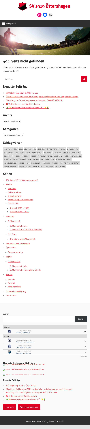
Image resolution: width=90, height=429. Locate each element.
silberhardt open (10, 163)
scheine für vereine (63, 159)
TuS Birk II (28, 353)
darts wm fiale (72, 149)
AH (30, 149)
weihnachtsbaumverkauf (69, 163)
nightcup (7, 159)
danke (63, 149)
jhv (61, 156)
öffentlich (49, 166)
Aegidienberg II (30, 342)
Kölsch (66, 156)
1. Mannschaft (14, 221)
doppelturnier (37, 152)
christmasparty (53, 149)
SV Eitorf (18, 332)
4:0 (85, 332)
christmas (41, 149)
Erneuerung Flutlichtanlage (20, 199)
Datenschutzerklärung (16, 291)
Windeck (36, 166)
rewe (52, 159)
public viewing (33, 159)
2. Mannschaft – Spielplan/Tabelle (25, 270)
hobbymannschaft (22, 156)
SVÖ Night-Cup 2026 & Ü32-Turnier (22, 93)
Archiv (8, 257)
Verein (9, 184)
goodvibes (66, 152)
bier (34, 149)
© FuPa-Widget (83, 356)
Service (9, 274)
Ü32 (42, 166)
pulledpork (44, 159)
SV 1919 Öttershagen (49, 6)
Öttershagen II (20, 342)
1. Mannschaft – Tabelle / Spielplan (26, 229)
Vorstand (12, 188)
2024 (10, 149)
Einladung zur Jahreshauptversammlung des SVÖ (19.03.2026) (34, 100)
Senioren (10, 216)
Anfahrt (11, 283)
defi (16, 152)
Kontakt (11, 279)
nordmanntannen (19, 159)
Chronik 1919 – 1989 (19, 208)
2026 (21, 149)
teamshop (46, 163)
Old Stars (12, 234)
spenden (22, 163)
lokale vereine (76, 156)
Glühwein (47, 152)
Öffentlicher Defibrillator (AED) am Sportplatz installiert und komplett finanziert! (42, 96)
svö (28, 163)
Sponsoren (11, 247)
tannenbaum (36, 163)
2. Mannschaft (14, 261)
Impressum (11, 295)
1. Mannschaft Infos (18, 226)
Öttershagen (26, 332)
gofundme (57, 152)
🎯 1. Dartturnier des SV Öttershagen (23, 104)
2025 (15, 149)
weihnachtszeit (25, 166)
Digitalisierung (14, 196)
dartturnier (8, 152)
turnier (55, 163)
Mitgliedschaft (14, 286)
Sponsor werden (15, 252)
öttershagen (60, 166)
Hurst (33, 156)
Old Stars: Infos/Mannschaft (22, 239)
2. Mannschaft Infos (18, 266)
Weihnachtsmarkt (10, 166)
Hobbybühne (8, 156)
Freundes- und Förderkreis (18, 243)
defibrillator (25, 152)
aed (25, 149)
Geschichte (13, 203)
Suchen (6, 314)
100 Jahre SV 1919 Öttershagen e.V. (22, 180)
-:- (85, 341)
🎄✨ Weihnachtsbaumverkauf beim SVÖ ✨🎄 (27, 107)
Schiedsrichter (14, 192)
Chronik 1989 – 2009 (19, 211)
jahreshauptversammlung (48, 156)
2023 (5, 149)
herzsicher (76, 152)
